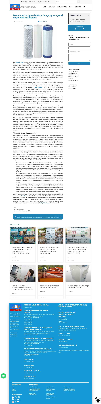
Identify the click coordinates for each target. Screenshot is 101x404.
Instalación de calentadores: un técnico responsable (49, 286)
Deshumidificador (32, 394)
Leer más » (14, 256)
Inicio (44, 7)
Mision (13, 386)
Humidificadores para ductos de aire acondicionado (33, 392)
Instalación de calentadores (69, 389)
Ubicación (52, 7)
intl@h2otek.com (62, 309)
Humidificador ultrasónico (34, 388)
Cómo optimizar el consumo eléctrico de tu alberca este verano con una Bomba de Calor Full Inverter (77, 250)
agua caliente (38, 87)
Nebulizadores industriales (34, 389)
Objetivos (14, 390)
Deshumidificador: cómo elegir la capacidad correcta (78, 286)
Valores (13, 389)
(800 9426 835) (44, 2)
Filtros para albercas (68, 386)
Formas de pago (62, 7)
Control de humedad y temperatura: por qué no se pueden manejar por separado (22, 287)
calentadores (23, 196)
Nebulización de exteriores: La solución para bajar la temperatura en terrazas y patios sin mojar (50, 250)
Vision (13, 388)
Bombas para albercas (68, 388)
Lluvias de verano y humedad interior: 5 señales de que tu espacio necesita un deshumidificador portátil (22, 250)
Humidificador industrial (34, 386)
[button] (88, 15)
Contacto (78, 7)
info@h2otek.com (29, 2)
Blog (70, 7)
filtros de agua (19, 62)
